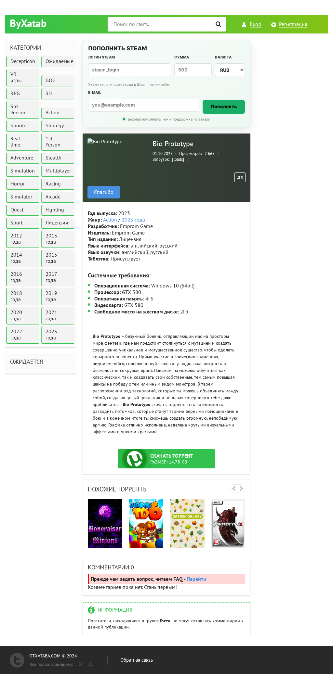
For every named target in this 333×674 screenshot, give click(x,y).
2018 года (16, 296)
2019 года (51, 296)
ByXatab (28, 24)
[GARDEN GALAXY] (187, 523)
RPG (15, 93)
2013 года (51, 239)
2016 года (16, 277)
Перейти (196, 579)
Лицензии (57, 223)
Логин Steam (101, 57)
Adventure (21, 158)
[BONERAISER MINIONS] (105, 523)
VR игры (16, 77)
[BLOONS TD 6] (146, 523)
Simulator (21, 197)
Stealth (53, 158)
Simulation (22, 171)
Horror (17, 184)
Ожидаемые (59, 61)
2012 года (16, 239)
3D (49, 93)
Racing (53, 184)
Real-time (16, 142)
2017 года (51, 277)
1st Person (53, 142)
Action (110, 220)
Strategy (55, 126)
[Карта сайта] (90, 663)
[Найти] (218, 24)
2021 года (51, 316)
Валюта (223, 57)
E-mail (94, 92)
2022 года (16, 335)
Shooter (19, 126)
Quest (16, 210)
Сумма (181, 57)
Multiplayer (58, 171)
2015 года (51, 258)
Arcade (53, 197)
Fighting (55, 210)
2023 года (133, 220)
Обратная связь (136, 660)
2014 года (16, 258)
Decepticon (22, 61)
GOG (51, 80)
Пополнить (224, 106)
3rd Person (17, 110)
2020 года (16, 316)
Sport (16, 223)
